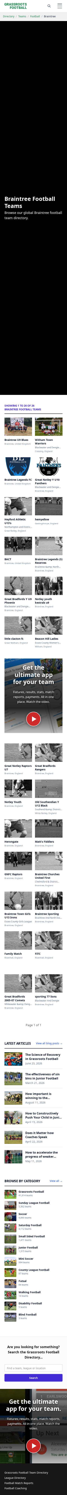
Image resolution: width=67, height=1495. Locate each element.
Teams (22, 16)
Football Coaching (15, 1488)
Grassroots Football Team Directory (26, 1472)
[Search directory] (49, 6)
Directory (8, 16)
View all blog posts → (49, 1043)
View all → (56, 1181)
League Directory (15, 1478)
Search (33, 1378)
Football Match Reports (18, 1483)
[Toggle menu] (60, 6)
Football (35, 16)
